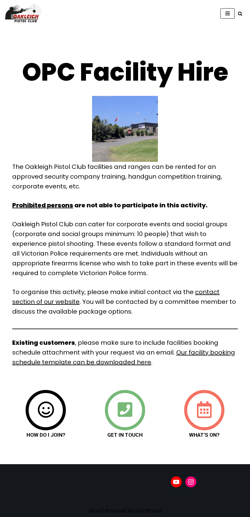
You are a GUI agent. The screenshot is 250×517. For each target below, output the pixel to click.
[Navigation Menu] (227, 13)
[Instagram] (190, 481)
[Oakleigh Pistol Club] (23, 13)
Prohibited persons (42, 205)
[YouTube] (176, 481)
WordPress (148, 510)
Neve (95, 510)
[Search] (240, 13)
